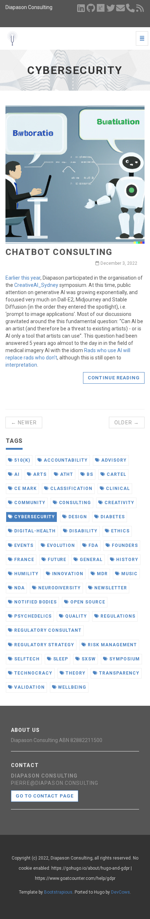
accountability (65, 460)
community (29, 502)
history (126, 559)
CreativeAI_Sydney (36, 285)
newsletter (110, 587)
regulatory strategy (43, 644)
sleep (60, 659)
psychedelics (32, 616)
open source (87, 602)
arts (39, 474)
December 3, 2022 (118, 263)
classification (70, 488)
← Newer (24, 422)
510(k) (21, 460)
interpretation (21, 365)
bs (89, 474)
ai (16, 474)
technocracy (32, 673)
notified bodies (35, 602)
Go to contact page (45, 796)
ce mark (25, 488)
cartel (115, 474)
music (129, 573)
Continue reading (114, 377)
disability (83, 530)
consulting (74, 502)
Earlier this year (22, 278)
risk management (111, 644)
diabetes (112, 516)
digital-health (34, 530)
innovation (67, 573)
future (56, 559)
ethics (120, 530)
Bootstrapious (58, 892)
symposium (124, 659)
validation (29, 687)
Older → (126, 422)
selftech (26, 659)
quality (75, 616)
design (77, 516)
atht (66, 474)
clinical (117, 488)
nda (19, 587)
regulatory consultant (47, 630)
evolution (60, 545)
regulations (117, 616)
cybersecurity (34, 516)
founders (124, 545)
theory (75, 673)
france (23, 559)
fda (92, 545)
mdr (101, 573)
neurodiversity (59, 587)
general (90, 559)
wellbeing (72, 687)
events (23, 545)
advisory (113, 460)
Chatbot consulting (58, 252)
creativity (118, 502)
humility (26, 573)
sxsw (88, 659)
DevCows (120, 892)
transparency (118, 673)
